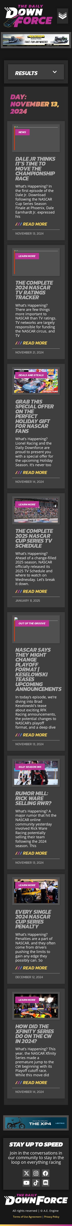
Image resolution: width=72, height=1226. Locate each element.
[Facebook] (45, 1173)
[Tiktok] (36, 1183)
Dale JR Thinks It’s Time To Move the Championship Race (35, 169)
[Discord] (45, 1183)
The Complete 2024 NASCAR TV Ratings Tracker (34, 290)
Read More (34, 224)
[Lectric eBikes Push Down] (36, 1129)
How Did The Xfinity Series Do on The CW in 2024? (34, 1033)
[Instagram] (36, 1173)
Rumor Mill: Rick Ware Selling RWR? (33, 798)
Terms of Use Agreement (27, 1216)
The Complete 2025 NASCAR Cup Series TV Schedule (34, 538)
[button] (55, 72)
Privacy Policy (51, 1216)
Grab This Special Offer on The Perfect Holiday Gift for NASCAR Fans (34, 416)
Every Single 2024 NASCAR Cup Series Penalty (33, 919)
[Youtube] (26, 1183)
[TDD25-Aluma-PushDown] (36, 46)
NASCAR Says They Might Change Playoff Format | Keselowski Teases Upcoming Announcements (38, 669)
